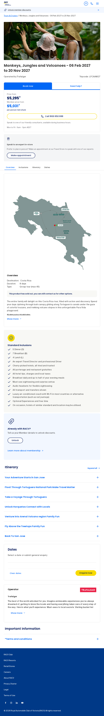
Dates (47, 167)
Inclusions (23, 167)
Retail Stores (9, 666)
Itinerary (36, 167)
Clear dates (15, 573)
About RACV (9, 678)
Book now (28, 86)
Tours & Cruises (11, 16)
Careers (7, 672)
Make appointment (21, 155)
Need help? (76, 86)
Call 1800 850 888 (54, 116)
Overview (10, 167)
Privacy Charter (10, 684)
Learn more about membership (24, 450)
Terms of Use (9, 695)
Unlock (15, 440)
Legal (6, 690)
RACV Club (8, 655)
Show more (13, 318)
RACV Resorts (10, 660)
